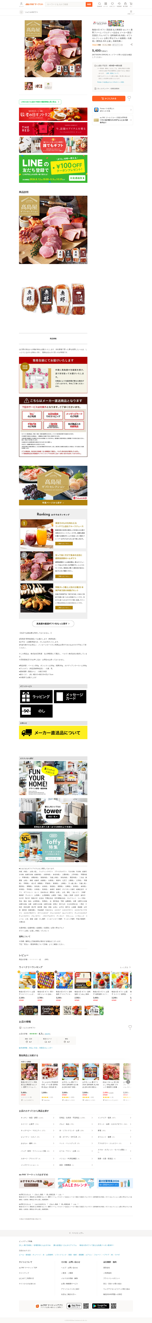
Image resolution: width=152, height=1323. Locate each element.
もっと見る (124, 967)
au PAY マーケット (25, 1194)
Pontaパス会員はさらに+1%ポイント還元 (110, 82)
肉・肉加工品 (51, 1194)
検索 (89, 4)
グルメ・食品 (39, 1194)
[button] (131, 44)
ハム (60, 1194)
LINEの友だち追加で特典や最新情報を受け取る (38, 102)
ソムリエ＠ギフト (40, 1204)
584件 (47, 1034)
